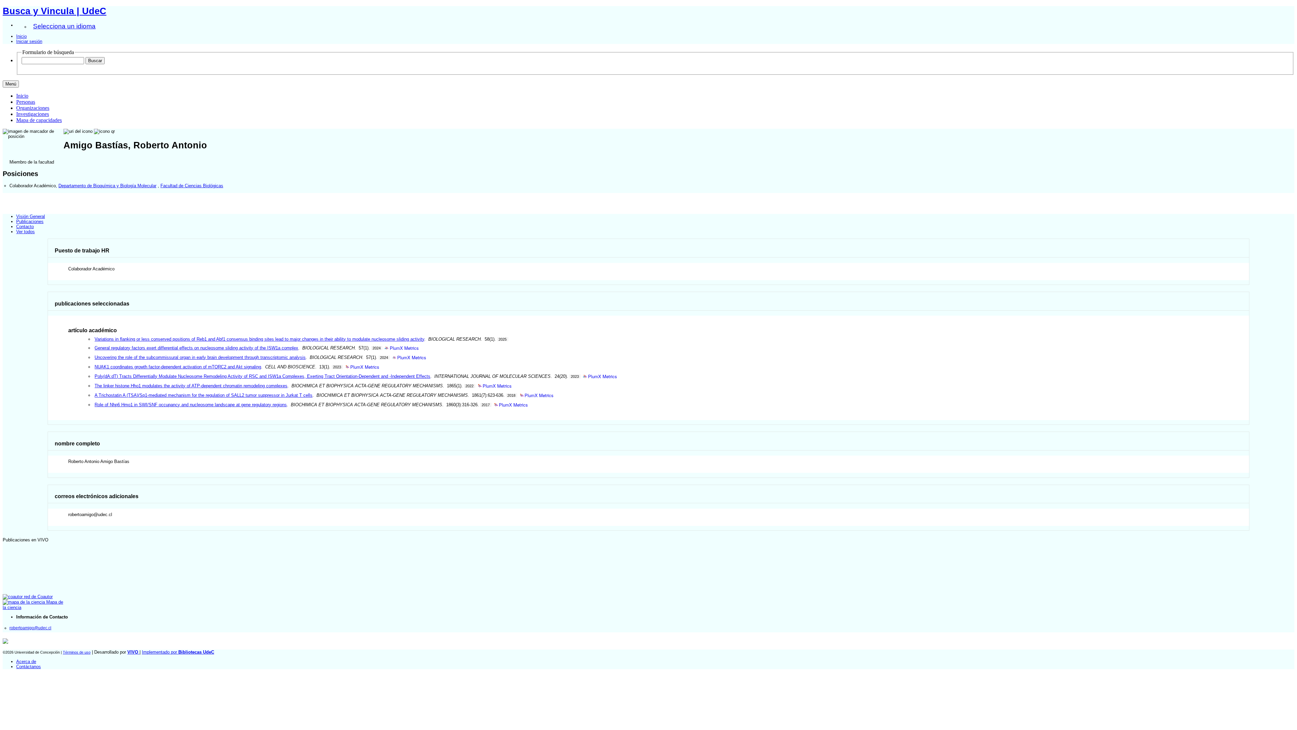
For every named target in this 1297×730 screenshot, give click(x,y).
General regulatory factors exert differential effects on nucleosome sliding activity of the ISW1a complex (196, 347)
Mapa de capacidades (39, 120)
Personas (25, 102)
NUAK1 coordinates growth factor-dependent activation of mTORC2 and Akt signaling (178, 366)
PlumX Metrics (404, 348)
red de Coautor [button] (38, 596)
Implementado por (178, 652)
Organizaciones (32, 108)
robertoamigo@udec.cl (30, 628)
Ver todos (25, 231)
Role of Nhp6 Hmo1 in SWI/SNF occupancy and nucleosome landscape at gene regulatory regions (191, 404)
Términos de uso (77, 652)
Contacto (25, 226)
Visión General (30, 216)
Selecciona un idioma (64, 26)
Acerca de (26, 661)
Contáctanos (28, 666)
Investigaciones (32, 114)
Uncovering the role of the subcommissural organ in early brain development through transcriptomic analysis (200, 357)
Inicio (21, 36)
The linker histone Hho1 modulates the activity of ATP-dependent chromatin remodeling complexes (191, 385)
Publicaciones (30, 221)
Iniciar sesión (29, 41)
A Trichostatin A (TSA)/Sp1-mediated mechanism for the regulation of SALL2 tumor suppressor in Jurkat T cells (203, 395)
